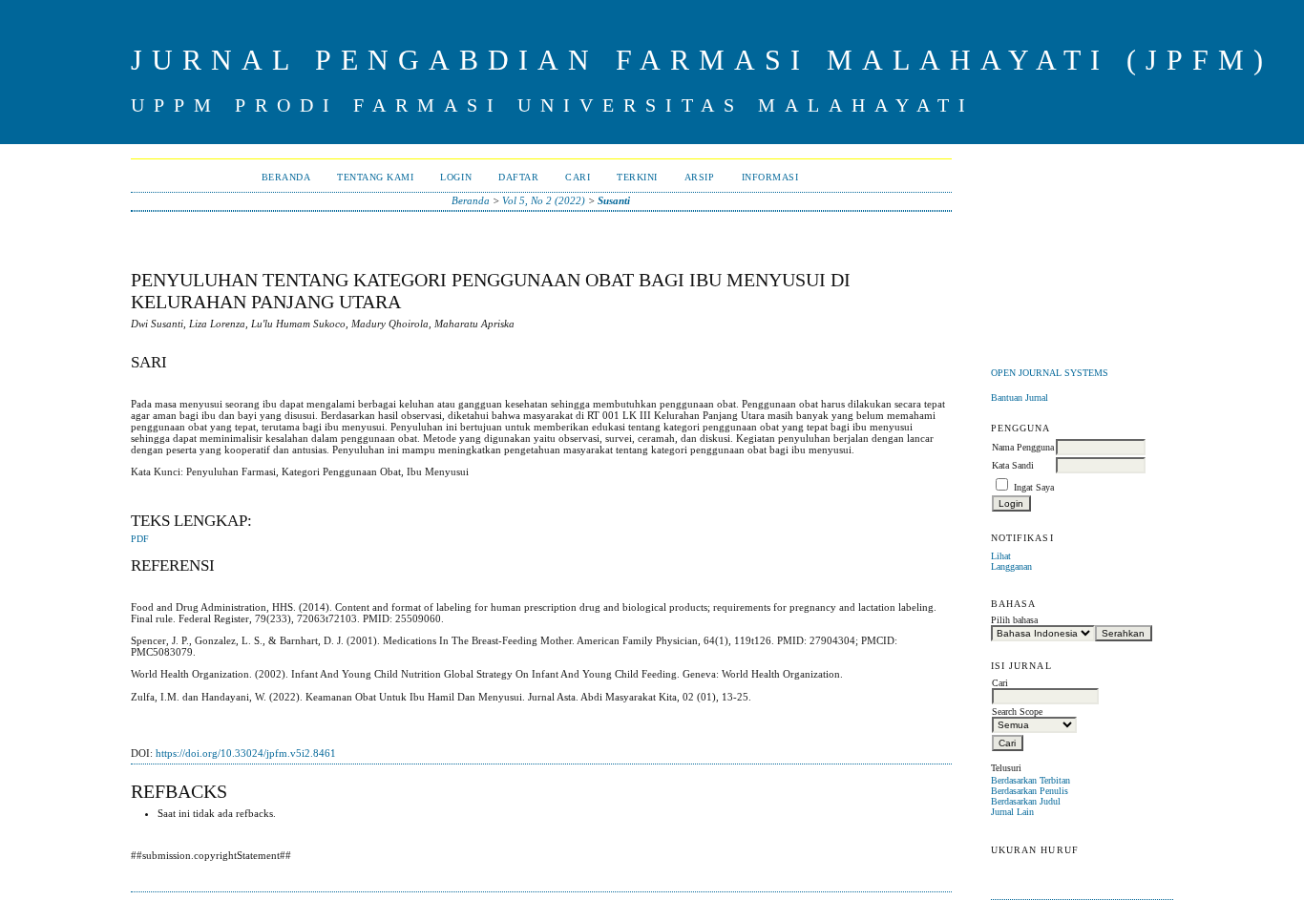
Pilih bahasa (1014, 620)
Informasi (770, 177)
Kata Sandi (1013, 465)
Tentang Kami (375, 177)
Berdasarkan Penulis (1029, 790)
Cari (577, 177)
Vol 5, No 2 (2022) (543, 200)
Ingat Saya (1034, 487)
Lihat (1001, 556)
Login (456, 177)
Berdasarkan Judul (1026, 801)
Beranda (286, 177)
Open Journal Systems (1049, 372)
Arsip (699, 177)
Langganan (1011, 566)
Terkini (637, 177)
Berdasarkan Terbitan (1030, 780)
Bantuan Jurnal (1019, 397)
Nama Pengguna (1023, 447)
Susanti (614, 200)
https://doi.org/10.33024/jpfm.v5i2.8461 (246, 753)
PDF (140, 539)
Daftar (518, 177)
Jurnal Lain (1012, 811)
